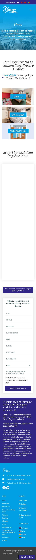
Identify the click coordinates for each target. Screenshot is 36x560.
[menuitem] (18, 2)
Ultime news (6, 537)
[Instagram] (4, 487)
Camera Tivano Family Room (8, 511)
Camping (5, 515)
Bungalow (5, 518)
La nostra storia (6, 527)
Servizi (4, 524)
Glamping (5, 521)
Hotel (3, 500)
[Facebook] (7, 487)
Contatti (4, 540)
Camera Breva (6, 506)
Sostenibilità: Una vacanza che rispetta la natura (8, 532)
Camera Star (5, 503)
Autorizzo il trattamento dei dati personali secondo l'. (16, 380)
